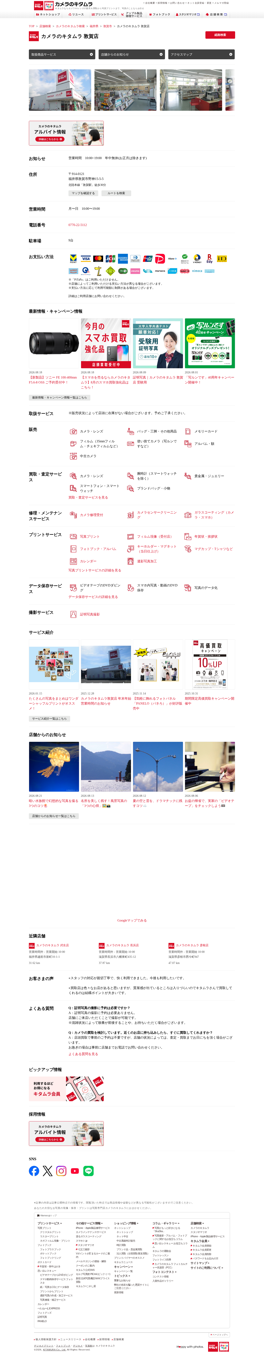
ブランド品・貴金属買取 (129, 1249)
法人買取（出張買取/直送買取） (133, 1253)
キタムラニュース (123, 1262)
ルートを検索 (116, 193)
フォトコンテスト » (164, 1271)
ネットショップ (122, 1228)
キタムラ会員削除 (202, 1254)
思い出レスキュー (47, 1270)
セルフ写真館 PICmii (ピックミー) (93, 1274)
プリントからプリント (51, 1291)
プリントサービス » (50, 1223)
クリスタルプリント (50, 1232)
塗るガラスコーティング (88, 1236)
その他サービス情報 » (89, 1223)
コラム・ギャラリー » (165, 1223)
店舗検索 (45, 26)
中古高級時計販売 (126, 1240)
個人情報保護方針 (46, 1339)
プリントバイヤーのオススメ (129, 1257)
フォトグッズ (45, 1312)
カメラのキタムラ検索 (70, 26)
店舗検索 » (197, 1223)
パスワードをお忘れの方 (205, 1258)
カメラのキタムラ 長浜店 (122, 945)
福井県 (94, 26)
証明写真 (42, 1316)
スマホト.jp (81, 1240)
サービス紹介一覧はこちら (49, 718)
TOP (31, 26)
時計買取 (121, 1245)
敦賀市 (107, 26)
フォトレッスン (160, 1255)
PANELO (42, 1321)
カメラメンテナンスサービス (91, 1232)
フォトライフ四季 (161, 1259)
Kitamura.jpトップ (48, 1215)
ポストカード (45, 1262)
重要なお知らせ (122, 1280)
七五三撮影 (84, 1249)
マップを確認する (83, 193)
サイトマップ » (200, 1263)
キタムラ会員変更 (202, 1249)
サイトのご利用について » (207, 1267)
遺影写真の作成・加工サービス (56, 1295)
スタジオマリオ (86, 1245)
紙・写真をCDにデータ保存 (54, 1287)
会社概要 (150, 2)
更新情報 (118, 1292)
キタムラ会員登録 (202, 1245)
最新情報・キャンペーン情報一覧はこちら (59, 397)
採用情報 (162, 2)
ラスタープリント (49, 1236)
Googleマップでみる (132, 920)
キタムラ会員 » (200, 1241)
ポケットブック (48, 1253)
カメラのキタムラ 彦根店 (192, 945)
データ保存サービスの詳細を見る (93, 597)
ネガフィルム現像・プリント (55, 1240)
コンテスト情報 (160, 1276)
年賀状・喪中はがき (50, 1266)
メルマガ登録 (221, 2)
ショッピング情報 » (126, 1223)
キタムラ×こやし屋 (86, 1286)
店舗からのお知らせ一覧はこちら (53, 816)
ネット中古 (122, 1236)
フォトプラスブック (50, 1249)
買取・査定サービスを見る (88, 497)
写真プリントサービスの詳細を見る (94, 570)
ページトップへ (220, 1335)
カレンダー (43, 1304)
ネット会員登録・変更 (199, 2)
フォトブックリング (50, 1257)
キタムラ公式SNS (85, 1270)
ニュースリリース (70, 1339)
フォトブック (45, 1245)
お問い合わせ (177, 2)
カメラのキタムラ (200, 1228)
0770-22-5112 (77, 225)
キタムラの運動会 (161, 1251)
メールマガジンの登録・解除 (91, 1261)
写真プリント (45, 1228)
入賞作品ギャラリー (162, 1280)
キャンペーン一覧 (123, 1271)
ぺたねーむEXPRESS (49, 1308)
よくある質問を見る (83, 1054)
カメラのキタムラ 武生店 (52, 945)
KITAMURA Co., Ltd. (54, 1349)
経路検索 (220, 34)
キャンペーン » (123, 1266)
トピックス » (122, 1275)
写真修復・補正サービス (53, 1299)
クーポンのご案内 (85, 1265)
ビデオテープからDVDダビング (56, 1274)
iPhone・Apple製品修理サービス (93, 1228)
